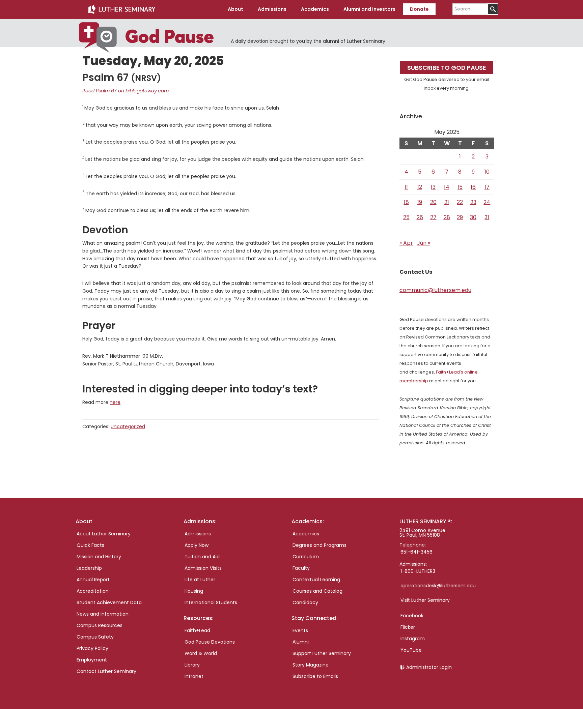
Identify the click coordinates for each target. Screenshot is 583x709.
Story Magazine (311, 664)
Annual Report (93, 579)
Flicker (407, 627)
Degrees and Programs (319, 545)
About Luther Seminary (104, 533)
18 (406, 202)
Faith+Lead (197, 630)
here (115, 402)
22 (460, 202)
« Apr (406, 243)
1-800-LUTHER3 (417, 571)
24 (486, 202)
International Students (211, 602)
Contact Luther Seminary (106, 671)
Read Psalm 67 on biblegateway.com (125, 90)
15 (460, 187)
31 (486, 217)
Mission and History (99, 556)
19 (419, 202)
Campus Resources (99, 625)
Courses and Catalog (317, 591)
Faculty (301, 568)
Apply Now (197, 545)
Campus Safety (95, 636)
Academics (306, 533)
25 (406, 217)
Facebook (411, 615)
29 (460, 217)
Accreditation (93, 591)
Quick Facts (90, 545)
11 (406, 187)
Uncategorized (128, 426)
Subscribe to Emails (315, 676)
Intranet (194, 676)
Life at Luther (200, 579)
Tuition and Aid (202, 556)
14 (446, 187)
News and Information (103, 614)
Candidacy (305, 602)
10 (487, 172)
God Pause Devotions (210, 642)
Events (300, 630)
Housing (194, 591)
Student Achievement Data (109, 602)
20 (433, 202)
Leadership (89, 568)
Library (192, 664)
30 (473, 217)
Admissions (198, 533)
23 (473, 202)
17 (487, 187)
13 (433, 187)
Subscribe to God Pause (446, 67)
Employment (92, 659)
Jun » (423, 243)
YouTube (411, 650)
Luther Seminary (121, 9)
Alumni (301, 642)
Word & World (201, 653)
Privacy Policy (92, 648)
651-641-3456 (416, 552)
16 (473, 187)
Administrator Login (429, 667)
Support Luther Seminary (322, 653)
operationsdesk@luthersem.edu (438, 585)
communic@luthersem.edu (435, 290)
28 (447, 217)
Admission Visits (203, 568)
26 (420, 217)
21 (446, 202)
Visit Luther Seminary (425, 600)
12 (419, 187)
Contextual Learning (316, 579)
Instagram (412, 638)
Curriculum (306, 556)
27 (433, 217)
